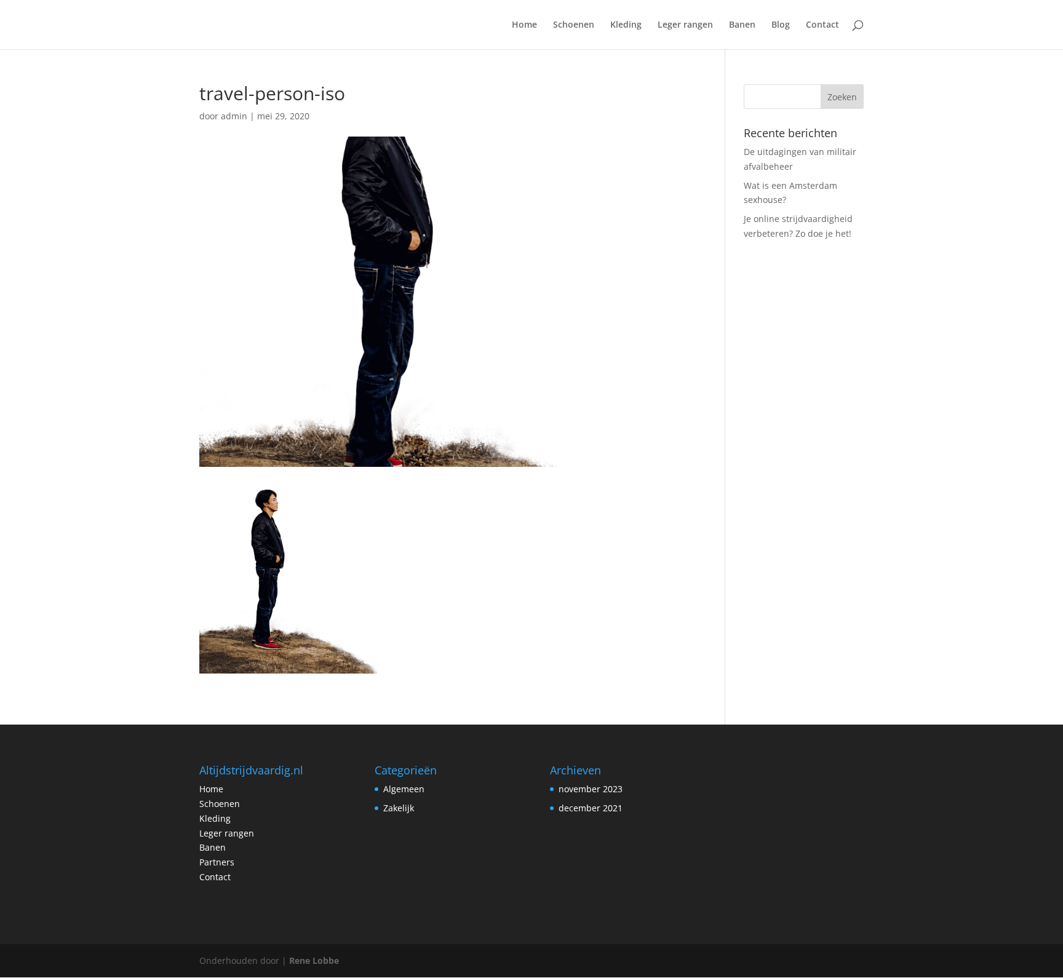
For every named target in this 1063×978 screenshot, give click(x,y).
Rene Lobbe (314, 960)
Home (524, 25)
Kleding (626, 25)
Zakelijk (398, 808)
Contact (822, 25)
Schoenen (573, 25)
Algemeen (403, 789)
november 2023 (591, 789)
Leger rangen (685, 25)
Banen (742, 25)
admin (234, 116)
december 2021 (591, 808)
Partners (216, 862)
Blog (780, 25)
